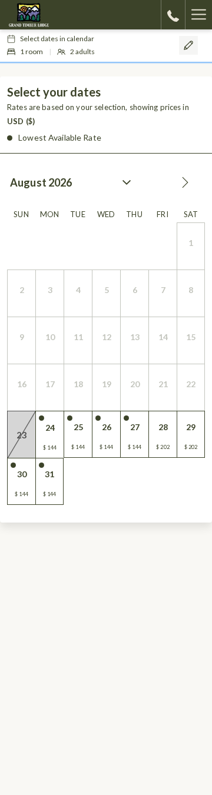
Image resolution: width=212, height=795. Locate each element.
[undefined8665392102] (173, 15)
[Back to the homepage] (29, 14)
